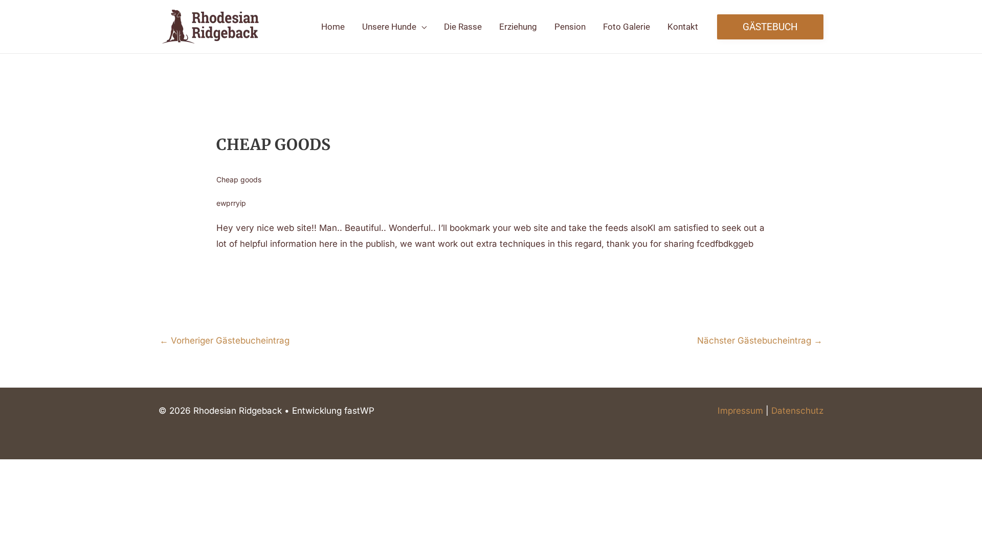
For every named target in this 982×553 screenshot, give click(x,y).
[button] (770, 26)
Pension (570, 27)
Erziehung (518, 27)
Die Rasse (463, 27)
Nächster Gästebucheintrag (759, 340)
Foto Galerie (626, 27)
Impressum (740, 411)
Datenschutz (797, 411)
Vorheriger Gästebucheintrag (224, 340)
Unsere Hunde (389, 27)
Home (333, 27)
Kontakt (682, 27)
